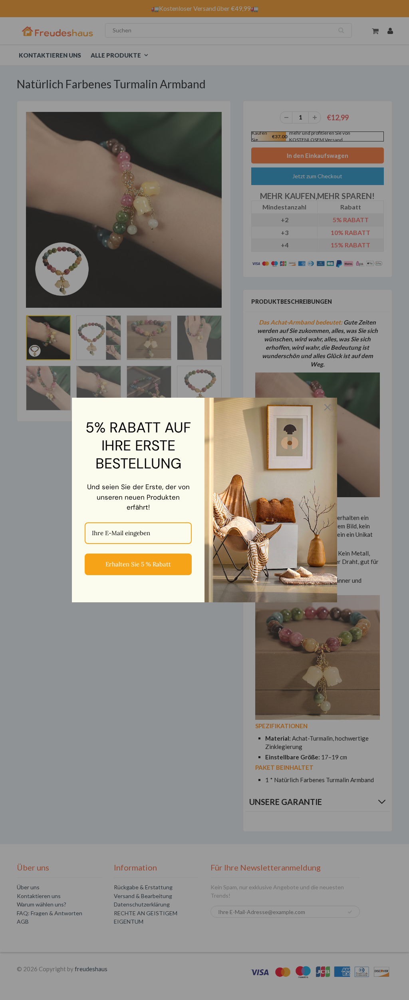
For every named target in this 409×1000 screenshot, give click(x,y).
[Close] (327, 407)
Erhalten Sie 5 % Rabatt (138, 564)
